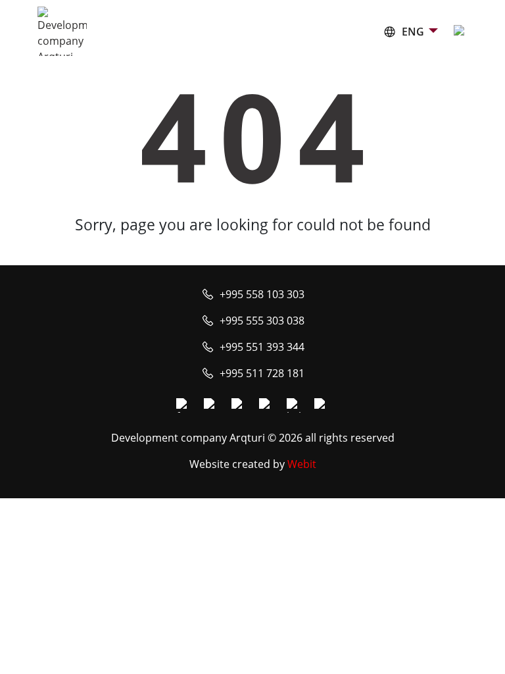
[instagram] (211, 405)
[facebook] (183, 405)
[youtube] (238, 405)
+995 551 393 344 (262, 347)
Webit (301, 464)
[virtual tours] (266, 405)
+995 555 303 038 (262, 320)
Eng (413, 31)
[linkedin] (294, 405)
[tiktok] (321, 405)
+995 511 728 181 (262, 373)
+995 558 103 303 (262, 294)
